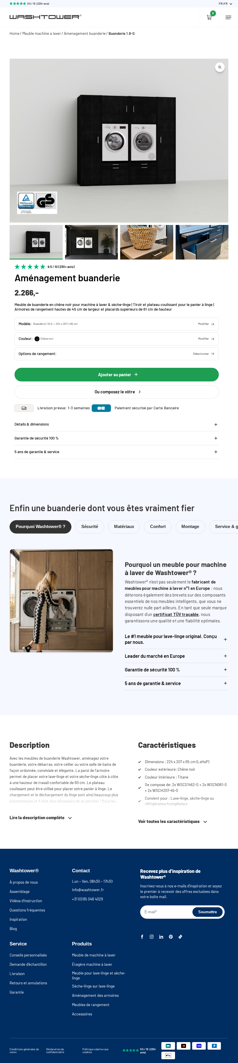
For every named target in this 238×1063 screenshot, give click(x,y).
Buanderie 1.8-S (122, 33)
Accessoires (82, 1014)
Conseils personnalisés (28, 955)
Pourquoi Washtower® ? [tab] (40, 526)
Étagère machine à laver (92, 964)
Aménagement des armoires (95, 995)
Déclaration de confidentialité (55, 1050)
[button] (117, 324)
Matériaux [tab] (124, 526)
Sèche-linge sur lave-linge (93, 986)
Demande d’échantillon (28, 964)
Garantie (17, 992)
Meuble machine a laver (41, 33)
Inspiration (18, 919)
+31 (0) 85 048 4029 (87, 899)
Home (14, 33)
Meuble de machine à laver (94, 955)
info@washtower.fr (88, 889)
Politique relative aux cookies (95, 1050)
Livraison (17, 973)
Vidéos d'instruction (26, 900)
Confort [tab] (158, 526)
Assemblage (20, 891)
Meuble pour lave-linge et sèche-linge (98, 975)
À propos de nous (24, 882)
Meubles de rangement (90, 1004)
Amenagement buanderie (85, 33)
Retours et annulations (28, 983)
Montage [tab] (190, 526)
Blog (13, 928)
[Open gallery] (220, 67)
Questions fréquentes (27, 910)
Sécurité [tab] (89, 526)
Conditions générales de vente (24, 1050)
